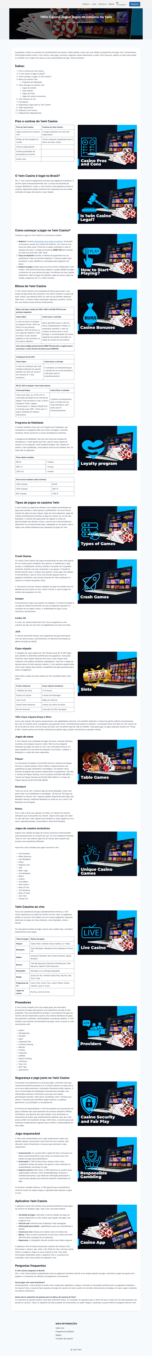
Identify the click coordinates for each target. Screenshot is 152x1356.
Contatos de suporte (64, 1339)
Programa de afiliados (65, 1332)
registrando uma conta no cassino (48, 241)
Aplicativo (102, 4)
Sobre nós (60, 1328)
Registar (134, 4)
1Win (59, 22)
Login (94, 4)
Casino (111, 4)
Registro (86, 4)
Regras (58, 1335)
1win (47, 836)
